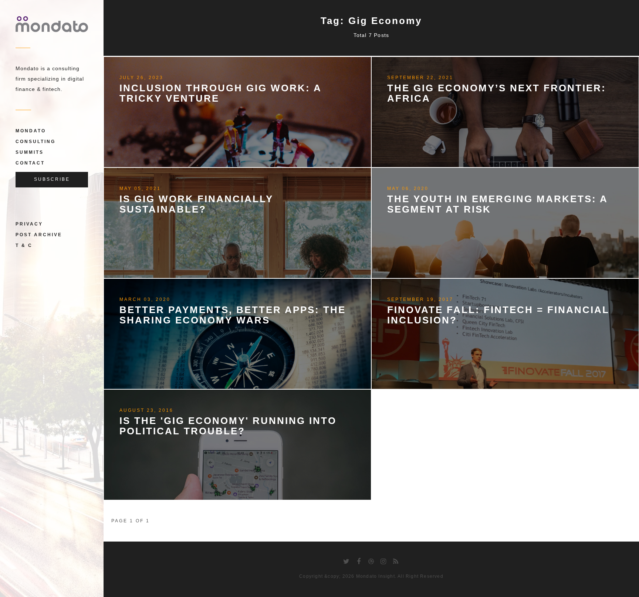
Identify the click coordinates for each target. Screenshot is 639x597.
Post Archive (39, 234)
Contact (30, 163)
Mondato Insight (375, 576)
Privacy (29, 224)
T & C (24, 245)
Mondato (31, 130)
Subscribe (52, 179)
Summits (30, 152)
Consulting (35, 141)
